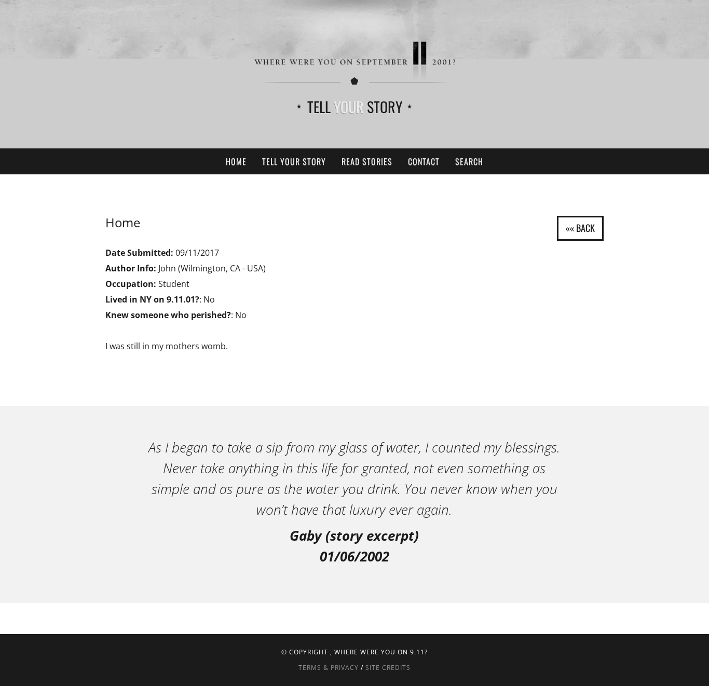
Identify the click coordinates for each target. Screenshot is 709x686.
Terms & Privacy (328, 667)
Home (236, 161)
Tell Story (354, 106)
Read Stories (367, 161)
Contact (424, 161)
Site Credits (388, 667)
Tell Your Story (294, 161)
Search (469, 161)
